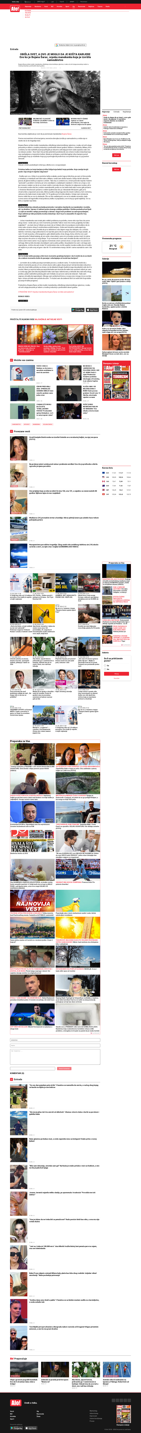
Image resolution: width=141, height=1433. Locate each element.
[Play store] (77, 310)
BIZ (52, 6)
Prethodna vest (25, 128)
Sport (67, 6)
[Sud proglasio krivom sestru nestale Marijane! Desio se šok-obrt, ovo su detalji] (116, 342)
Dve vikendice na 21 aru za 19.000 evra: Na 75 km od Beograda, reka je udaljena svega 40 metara (117, 140)
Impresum (93, 1416)
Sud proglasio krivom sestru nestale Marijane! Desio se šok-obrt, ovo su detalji (115, 354)
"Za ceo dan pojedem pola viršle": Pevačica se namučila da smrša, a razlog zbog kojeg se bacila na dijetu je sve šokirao (117, 147)
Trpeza (99, 6)
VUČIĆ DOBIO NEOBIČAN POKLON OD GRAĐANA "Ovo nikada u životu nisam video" (91, 409)
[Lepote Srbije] (41, 2)
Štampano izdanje (111, 363)
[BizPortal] (27, 2)
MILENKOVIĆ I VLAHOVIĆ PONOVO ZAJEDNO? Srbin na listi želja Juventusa (43, 120)
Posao (92, 1421)
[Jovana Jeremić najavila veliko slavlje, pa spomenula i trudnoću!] (18, 1204)
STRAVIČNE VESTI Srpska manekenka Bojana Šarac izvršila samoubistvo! (46, 292)
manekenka (36, 424)
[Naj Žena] (52, 2)
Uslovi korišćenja (96, 1418)
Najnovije (28, 6)
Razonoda (81, 6)
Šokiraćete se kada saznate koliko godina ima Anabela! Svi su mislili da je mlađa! (116, 133)
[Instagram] (117, 1400)
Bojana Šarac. (67, 134)
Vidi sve (116, 155)
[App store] (92, 310)
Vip (74, 6)
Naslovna (38, 6)
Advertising (94, 1413)
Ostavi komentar (64, 1068)
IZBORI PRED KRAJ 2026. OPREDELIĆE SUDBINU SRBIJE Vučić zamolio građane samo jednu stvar (44, 391)
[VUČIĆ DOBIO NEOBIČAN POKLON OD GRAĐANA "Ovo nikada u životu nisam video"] (69, 411)
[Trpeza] (62, 2)
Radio (108, 6)
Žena (38, 1416)
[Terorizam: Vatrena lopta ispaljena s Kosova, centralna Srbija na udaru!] (116, 382)
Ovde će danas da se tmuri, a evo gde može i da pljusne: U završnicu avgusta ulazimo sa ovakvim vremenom (117, 120)
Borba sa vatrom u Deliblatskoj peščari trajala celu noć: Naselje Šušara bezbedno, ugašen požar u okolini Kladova (116, 306)
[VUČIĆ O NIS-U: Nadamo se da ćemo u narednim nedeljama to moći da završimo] (22, 373)
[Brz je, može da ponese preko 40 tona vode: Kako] (116, 270)
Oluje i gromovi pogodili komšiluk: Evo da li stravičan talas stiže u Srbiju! (24, 1382)
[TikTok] (121, 1400)
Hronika (59, 6)
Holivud (28, 13)
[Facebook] (113, 1400)
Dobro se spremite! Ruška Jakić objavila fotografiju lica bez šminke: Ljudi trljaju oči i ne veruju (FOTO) (115, 330)
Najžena (91, 6)
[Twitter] (129, 1400)
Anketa (105, 652)
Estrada (28, 10)
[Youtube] (125, 1400)
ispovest (27, 424)
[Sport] (72, 2)
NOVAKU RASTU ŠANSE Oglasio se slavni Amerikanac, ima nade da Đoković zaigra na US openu (81, 121)
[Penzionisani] (83, 2)
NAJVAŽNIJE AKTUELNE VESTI (48, 319)
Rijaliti (27, 15)
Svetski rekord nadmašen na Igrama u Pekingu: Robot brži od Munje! (115, 127)
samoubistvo (16, 424)
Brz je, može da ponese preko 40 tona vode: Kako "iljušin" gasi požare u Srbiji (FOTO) (116, 281)
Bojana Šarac (47, 424)
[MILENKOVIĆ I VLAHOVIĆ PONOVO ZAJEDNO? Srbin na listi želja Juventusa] (25, 122)
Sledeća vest (86, 128)
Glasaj (117, 674)
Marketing (93, 1411)
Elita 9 (27, 17)
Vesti (46, 6)
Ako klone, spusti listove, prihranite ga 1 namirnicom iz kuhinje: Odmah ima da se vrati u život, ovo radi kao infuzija (85, 1383)
